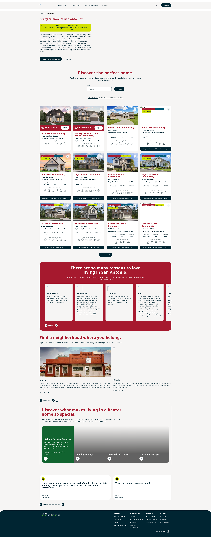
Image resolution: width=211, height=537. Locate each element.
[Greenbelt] (154, 192)
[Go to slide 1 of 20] (45, 504)
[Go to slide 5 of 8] (48, 400)
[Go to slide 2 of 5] (51, 325)
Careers (116, 522)
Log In (155, 5)
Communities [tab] (93, 97)
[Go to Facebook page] (43, 515)
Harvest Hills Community (121, 127)
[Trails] (53, 143)
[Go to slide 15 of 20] (56, 504)
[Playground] (164, 143)
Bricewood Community (87, 223)
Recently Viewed (164, 522)
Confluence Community (53, 174)
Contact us (166, 5)
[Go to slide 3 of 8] (46, 400)
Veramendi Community (53, 133)
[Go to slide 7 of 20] (50, 504)
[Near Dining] (94, 190)
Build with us (75, 5)
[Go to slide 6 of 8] (49, 400)
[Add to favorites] (67, 109)
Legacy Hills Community (87, 174)
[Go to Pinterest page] (59, 515)
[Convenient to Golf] (65, 239)
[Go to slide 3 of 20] (47, 504)
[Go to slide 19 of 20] (59, 504)
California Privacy (151, 519)
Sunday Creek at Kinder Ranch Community (87, 134)
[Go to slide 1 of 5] (49, 325)
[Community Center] (124, 192)
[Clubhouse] (160, 242)
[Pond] (86, 146)
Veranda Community (52, 223)
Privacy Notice (150, 516)
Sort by (88, 85)
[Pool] (49, 143)
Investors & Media (119, 516)
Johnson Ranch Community (150, 224)
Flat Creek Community (153, 127)
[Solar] (148, 143)
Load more (104, 255)
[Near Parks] (61, 143)
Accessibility (133, 522)
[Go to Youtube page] (56, 515)
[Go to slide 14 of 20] (55, 504)
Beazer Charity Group (120, 525)
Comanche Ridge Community (117, 224)
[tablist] (105, 97)
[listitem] (75, 487)
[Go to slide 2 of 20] (46, 504)
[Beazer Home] (46, 5)
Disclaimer (68, 59)
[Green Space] (57, 143)
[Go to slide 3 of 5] (52, 325)
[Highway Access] (160, 143)
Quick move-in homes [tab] (115, 97)
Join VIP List (65, 127)
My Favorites (163, 519)
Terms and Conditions (136, 519)
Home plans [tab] (103, 97)
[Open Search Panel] (102, 5)
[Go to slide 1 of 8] (43, 400)
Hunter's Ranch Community (116, 175)
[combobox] (99, 89)
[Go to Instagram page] (46, 515)
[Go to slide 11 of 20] (53, 504)
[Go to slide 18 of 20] (58, 504)
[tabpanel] (105, 180)
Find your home (61, 5)
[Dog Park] (132, 192)
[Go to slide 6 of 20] (49, 504)
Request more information (51, 59)
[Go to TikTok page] (49, 515)
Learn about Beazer (91, 5)
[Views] (158, 192)
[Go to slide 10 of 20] (52, 504)
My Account (163, 516)
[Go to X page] (52, 515)
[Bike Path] (45, 143)
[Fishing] (116, 143)
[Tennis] (124, 143)
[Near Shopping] (65, 143)
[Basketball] (112, 143)
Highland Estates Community (151, 175)
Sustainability (118, 519)
